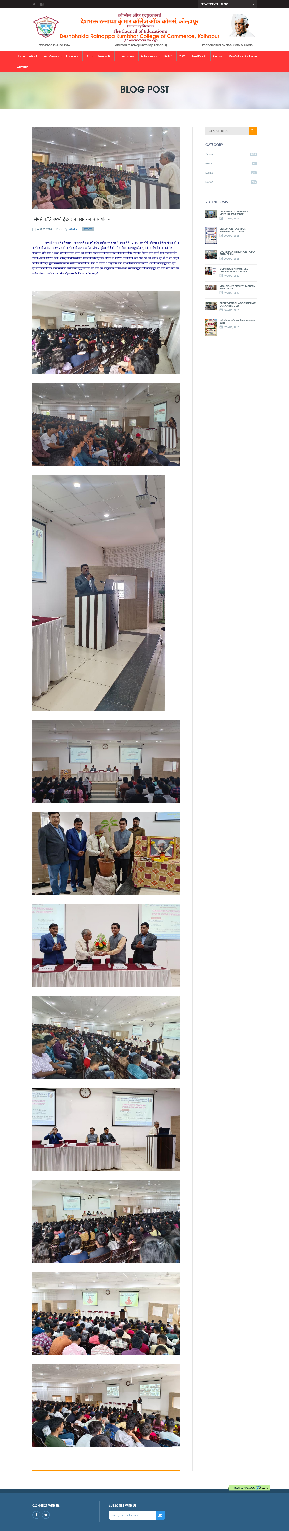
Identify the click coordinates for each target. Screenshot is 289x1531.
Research (104, 56)
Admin (73, 229)
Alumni (217, 56)
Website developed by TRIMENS (250, 1488)
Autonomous (149, 56)
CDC (182, 56)
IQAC (168, 56)
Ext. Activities (125, 56)
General (230, 154)
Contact (22, 66)
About (33, 56)
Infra (87, 56)
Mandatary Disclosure (243, 56)
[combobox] (227, 4)
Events (88, 229)
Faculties (72, 56)
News (230, 163)
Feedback (199, 56)
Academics (51, 56)
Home (21, 56)
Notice (230, 181)
